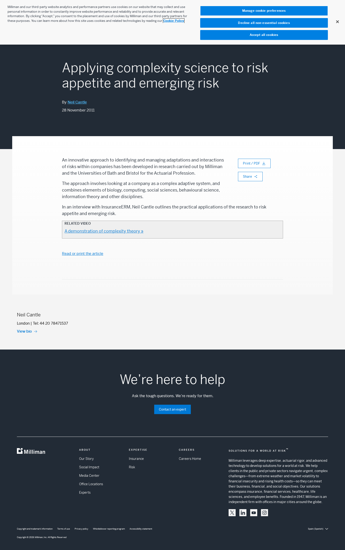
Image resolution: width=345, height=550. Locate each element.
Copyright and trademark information (35, 528)
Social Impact (89, 467)
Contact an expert (172, 409)
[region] (172, 22)
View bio (24, 331)
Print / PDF (251, 163)
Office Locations (91, 484)
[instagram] (264, 512)
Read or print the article (82, 253)
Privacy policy (81, 528)
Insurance (136, 459)
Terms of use (63, 528)
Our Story (86, 459)
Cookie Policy (173, 21)
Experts (85, 492)
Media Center (89, 475)
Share (247, 176)
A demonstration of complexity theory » (104, 231)
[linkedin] (242, 512)
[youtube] (253, 512)
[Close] (337, 21)
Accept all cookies (264, 35)
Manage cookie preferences (264, 11)
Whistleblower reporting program (109, 528)
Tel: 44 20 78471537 (50, 323)
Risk (132, 467)
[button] (232, 512)
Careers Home (190, 459)
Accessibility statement (141, 528)
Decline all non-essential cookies (264, 23)
